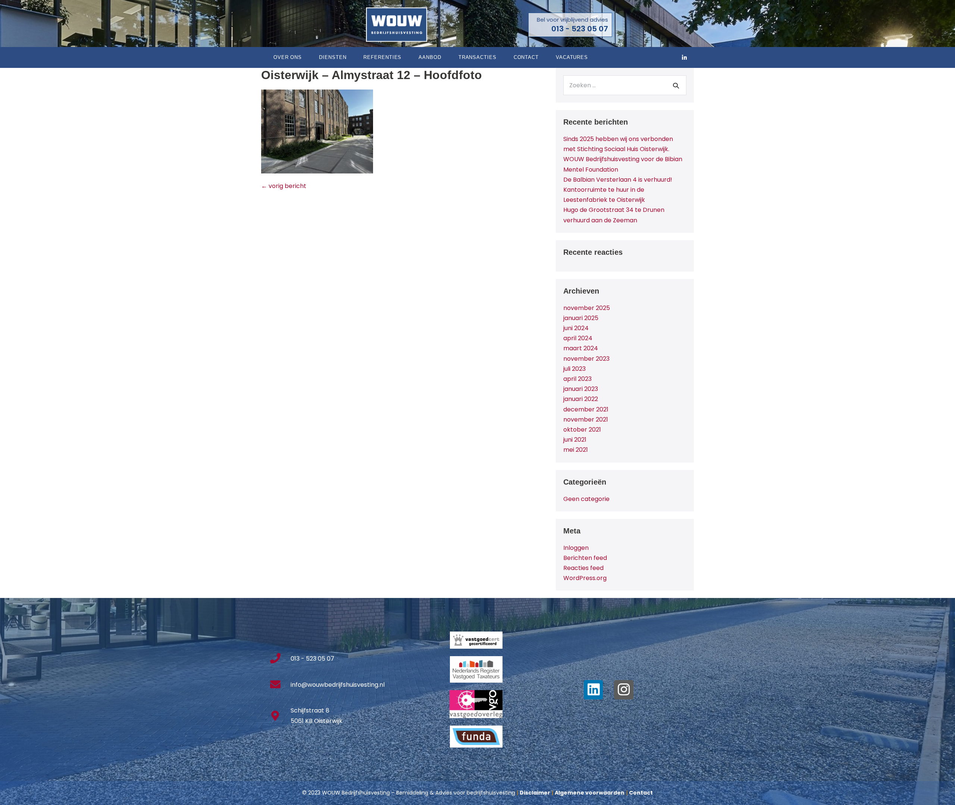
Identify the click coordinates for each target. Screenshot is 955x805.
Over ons (287, 57)
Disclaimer (535, 792)
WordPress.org (585, 578)
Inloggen (576, 548)
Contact (526, 57)
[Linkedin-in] (684, 57)
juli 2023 (574, 368)
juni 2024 (576, 328)
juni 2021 (574, 439)
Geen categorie (586, 499)
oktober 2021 (582, 429)
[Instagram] (623, 689)
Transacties (477, 57)
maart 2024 (580, 348)
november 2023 (586, 358)
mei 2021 (575, 449)
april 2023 (577, 379)
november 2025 (586, 308)
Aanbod (430, 57)
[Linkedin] (593, 689)
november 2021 (585, 419)
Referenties (382, 57)
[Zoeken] (676, 85)
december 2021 (585, 409)
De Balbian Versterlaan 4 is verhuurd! (617, 179)
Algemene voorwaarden (589, 792)
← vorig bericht (283, 186)
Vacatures (572, 57)
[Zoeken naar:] (624, 85)
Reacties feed (583, 568)
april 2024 (577, 338)
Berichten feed (585, 558)
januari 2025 (580, 318)
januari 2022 (580, 399)
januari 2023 (580, 389)
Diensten (332, 57)
